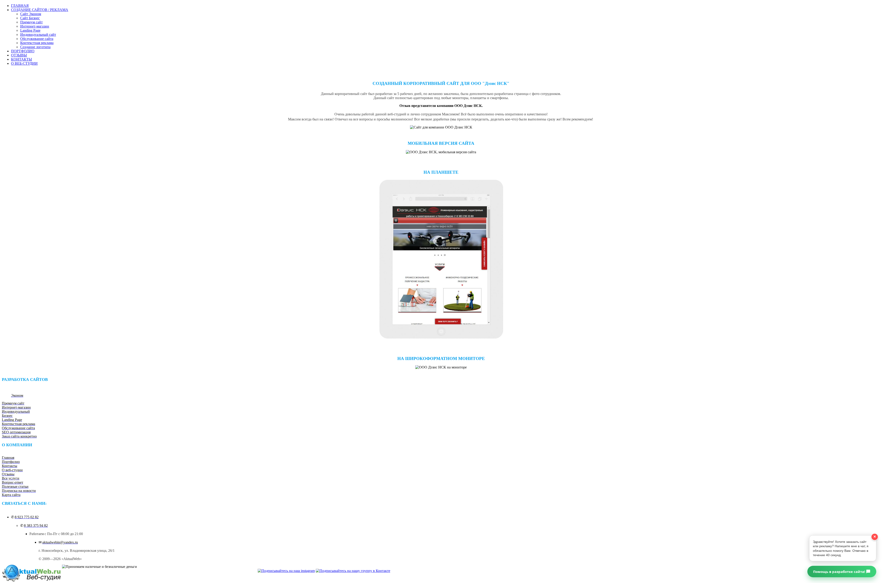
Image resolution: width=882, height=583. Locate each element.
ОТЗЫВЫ (19, 55)
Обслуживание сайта (36, 39)
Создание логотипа (35, 47)
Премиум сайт (31, 22)
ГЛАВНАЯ (20, 6)
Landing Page (30, 30)
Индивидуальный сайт (38, 34)
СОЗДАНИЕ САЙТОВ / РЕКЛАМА (39, 10)
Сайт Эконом (30, 14)
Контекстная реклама (37, 43)
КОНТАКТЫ (21, 59)
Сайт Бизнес (30, 18)
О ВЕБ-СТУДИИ (24, 63)
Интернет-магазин (34, 26)
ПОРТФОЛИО (22, 51)
